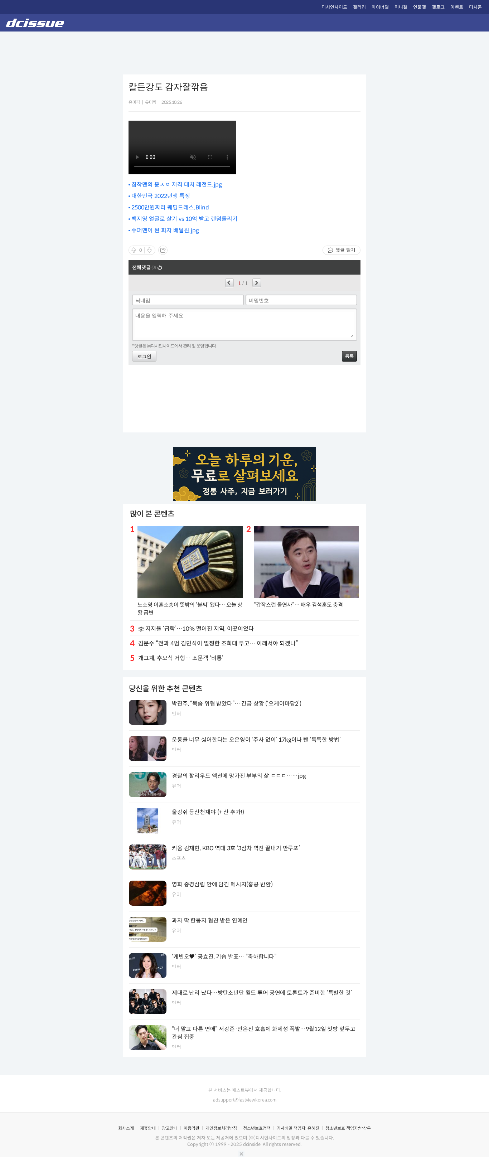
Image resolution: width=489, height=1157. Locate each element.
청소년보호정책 (257, 1128)
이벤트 (456, 7)
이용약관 (191, 1128)
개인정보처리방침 (221, 1128)
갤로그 (438, 7)
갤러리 (359, 7)
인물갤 (419, 7)
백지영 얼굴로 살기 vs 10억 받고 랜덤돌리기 (184, 219)
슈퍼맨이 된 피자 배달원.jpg (165, 230)
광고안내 (170, 1128)
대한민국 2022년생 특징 (160, 196)
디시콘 (475, 7)
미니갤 (400, 7)
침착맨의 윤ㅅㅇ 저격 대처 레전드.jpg (176, 184)
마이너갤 (380, 7)
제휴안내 (148, 1128)
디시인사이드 (334, 7)
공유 (163, 250)
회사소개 (126, 1128)
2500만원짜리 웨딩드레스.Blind (170, 207)
